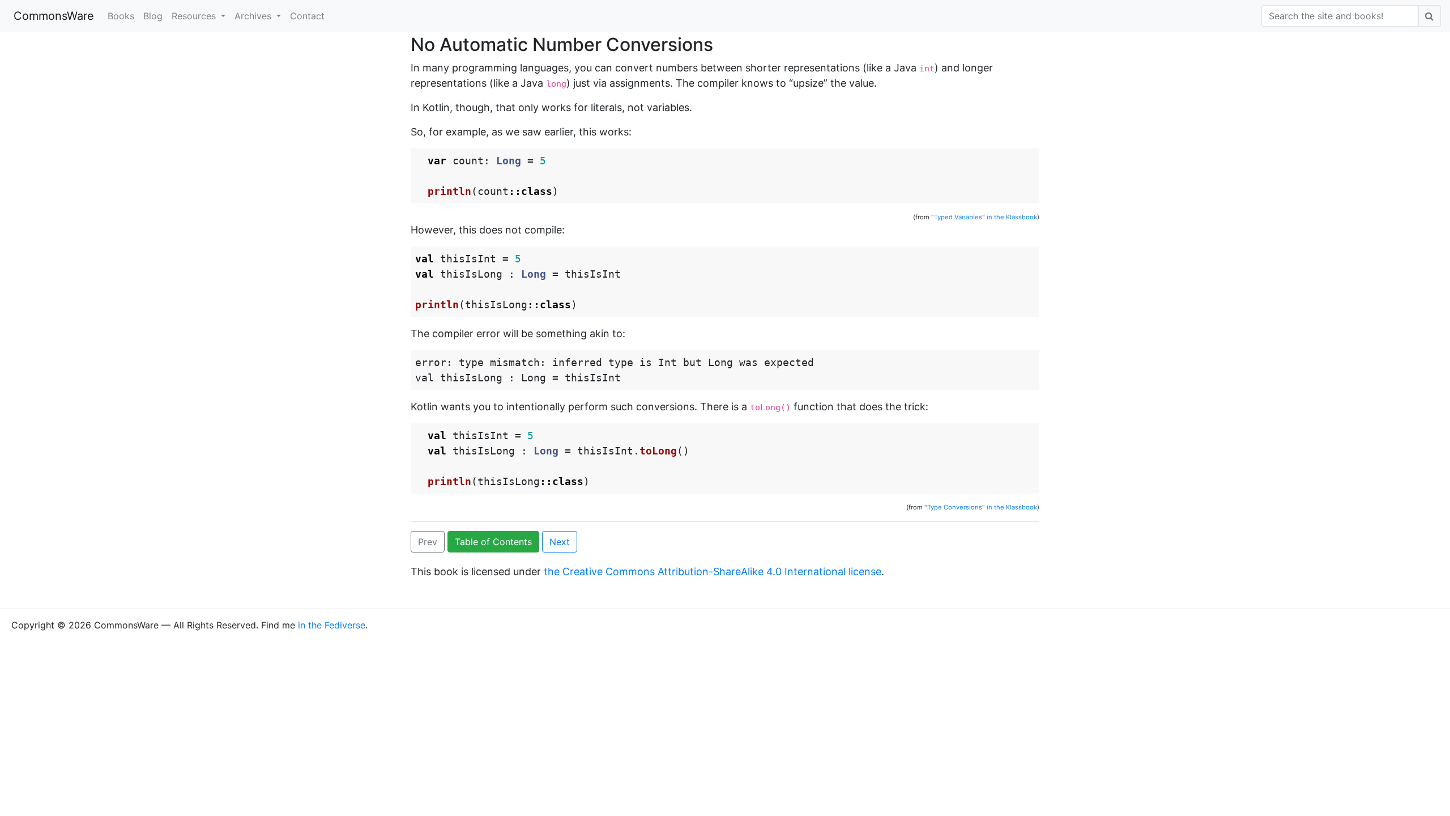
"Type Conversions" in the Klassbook (980, 507)
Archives (254, 16)
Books (121, 16)
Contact (307, 16)
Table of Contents (493, 541)
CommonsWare (54, 16)
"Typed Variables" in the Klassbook (984, 217)
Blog (153, 16)
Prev (427, 541)
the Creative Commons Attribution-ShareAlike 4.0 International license (712, 571)
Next (559, 541)
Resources (195, 16)
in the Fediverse (331, 625)
